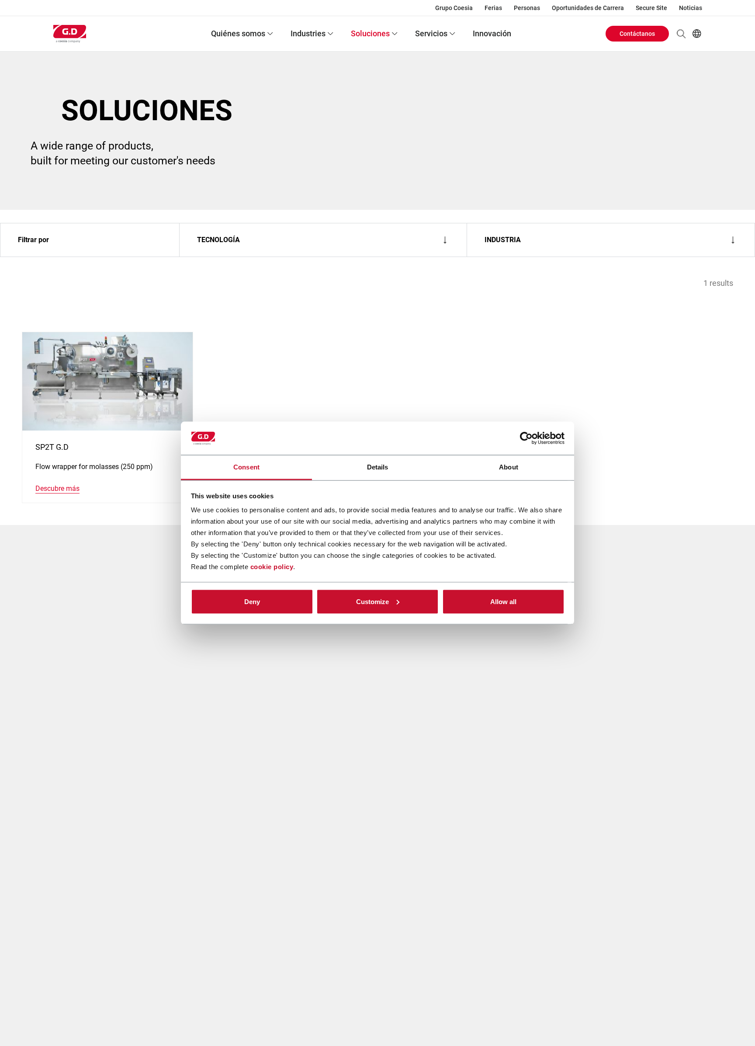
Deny (252, 601)
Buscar (681, 33)
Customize (372, 601)
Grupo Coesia (454, 7)
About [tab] (508, 467)
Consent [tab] (246, 467)
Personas (527, 7)
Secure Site (651, 7)
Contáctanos (637, 33)
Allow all (503, 601)
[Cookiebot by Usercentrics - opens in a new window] (526, 438)
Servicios (431, 33)
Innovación (492, 33)
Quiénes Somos (238, 33)
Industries (308, 33)
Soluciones (370, 33)
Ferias (493, 7)
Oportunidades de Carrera (588, 7)
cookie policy (272, 566)
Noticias (690, 7)
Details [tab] (377, 467)
